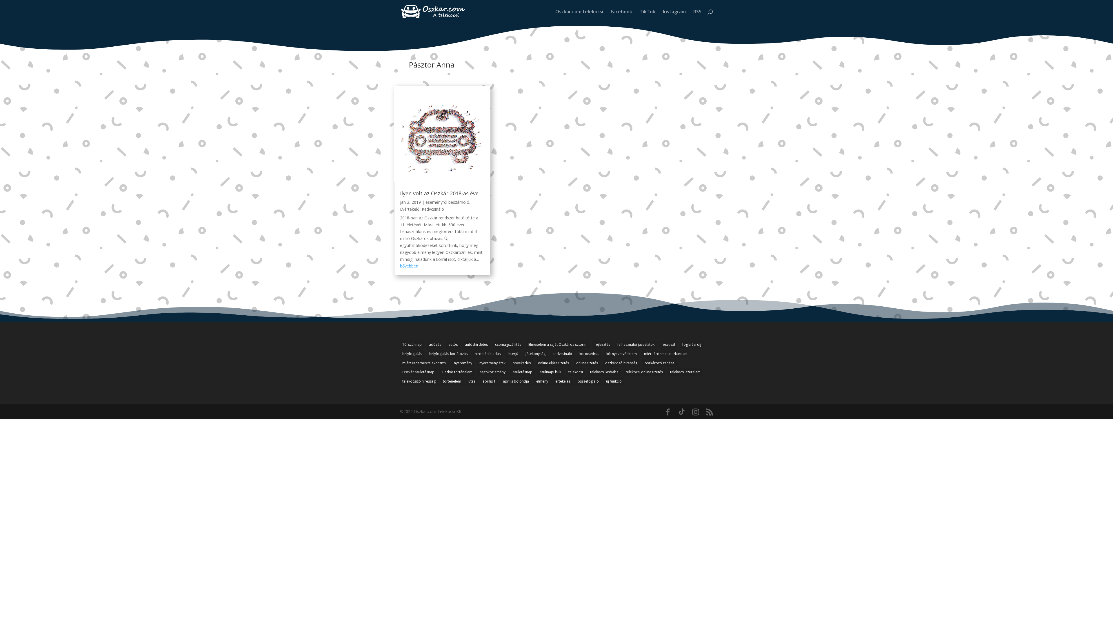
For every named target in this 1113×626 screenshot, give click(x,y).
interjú (513, 353)
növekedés (522, 363)
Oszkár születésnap (418, 372)
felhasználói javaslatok (635, 344)
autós (453, 344)
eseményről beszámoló (447, 202)
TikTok (647, 12)
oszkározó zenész (659, 363)
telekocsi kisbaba (604, 372)
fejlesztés (602, 344)
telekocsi (575, 372)
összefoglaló (588, 381)
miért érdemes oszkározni (665, 353)
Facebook (621, 12)
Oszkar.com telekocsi (579, 12)
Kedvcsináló (433, 209)
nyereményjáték (492, 363)
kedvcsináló (562, 353)
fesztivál (668, 344)
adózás (435, 344)
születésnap (522, 372)
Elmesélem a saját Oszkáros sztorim (558, 344)
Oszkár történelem (457, 372)
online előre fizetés (553, 363)
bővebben (409, 266)
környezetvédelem (621, 353)
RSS (697, 12)
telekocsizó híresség (419, 381)
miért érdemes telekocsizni (424, 363)
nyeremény (463, 363)
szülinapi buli (550, 372)
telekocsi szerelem (685, 372)
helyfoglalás (412, 353)
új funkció (614, 381)
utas (471, 381)
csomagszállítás (508, 344)
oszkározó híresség (621, 363)
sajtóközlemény (492, 372)
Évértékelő (409, 209)
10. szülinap (412, 344)
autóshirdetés (476, 344)
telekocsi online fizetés (644, 372)
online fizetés (587, 363)
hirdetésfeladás (488, 353)
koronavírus (589, 353)
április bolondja (516, 381)
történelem (452, 381)
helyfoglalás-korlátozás (448, 353)
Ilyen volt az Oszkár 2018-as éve (439, 193)
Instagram (674, 12)
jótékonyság (535, 353)
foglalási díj (691, 344)
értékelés (562, 381)
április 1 (489, 381)
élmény (542, 381)
